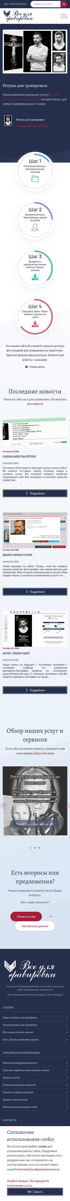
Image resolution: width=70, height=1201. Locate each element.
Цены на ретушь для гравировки (20, 1017)
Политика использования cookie (20, 1107)
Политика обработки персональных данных (26, 1070)
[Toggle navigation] (64, 16)
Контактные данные (35, 926)
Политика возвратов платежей (19, 1085)
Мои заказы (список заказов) (18, 1032)
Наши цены (36, 366)
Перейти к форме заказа (33, 824)
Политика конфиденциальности (20, 1063)
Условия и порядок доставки (18, 1092)
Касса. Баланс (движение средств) (21, 1039)
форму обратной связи (39, 753)
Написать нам (26, 916)
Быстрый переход (15, 4)
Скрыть (37, 1191)
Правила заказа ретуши (15, 1099)
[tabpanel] (35, 801)
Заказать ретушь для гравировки (20, 1025)
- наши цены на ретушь (32, 125)
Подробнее (36, 493)
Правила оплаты (11, 1077)
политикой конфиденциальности (37, 1169)
